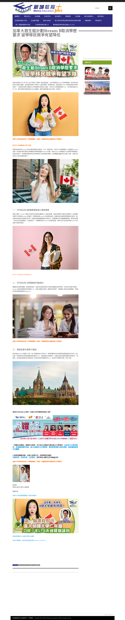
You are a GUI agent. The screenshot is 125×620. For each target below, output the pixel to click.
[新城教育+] (38, 8)
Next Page (45, 559)
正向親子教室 (35, 20)
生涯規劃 (37, 16)
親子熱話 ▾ (101, 16)
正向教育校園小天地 (21, 20)
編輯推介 (17, 16)
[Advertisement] (45, 593)
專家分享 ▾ (27, 16)
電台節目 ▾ (98, 20)
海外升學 (25, 565)
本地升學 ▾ (47, 16)
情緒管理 (68, 16)
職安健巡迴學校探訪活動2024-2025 (64, 24)
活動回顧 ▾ (88, 20)
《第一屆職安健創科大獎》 (23, 24)
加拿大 (20, 565)
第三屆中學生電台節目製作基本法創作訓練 (68, 20)
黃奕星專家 (36, 565)
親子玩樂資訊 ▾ (89, 16)
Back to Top (108, 614)
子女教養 (77, 16)
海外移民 (31, 565)
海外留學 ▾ (58, 16)
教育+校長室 (47, 20)
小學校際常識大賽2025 (42, 24)
